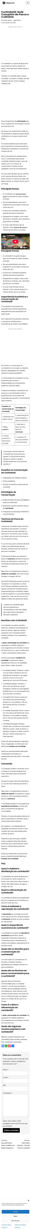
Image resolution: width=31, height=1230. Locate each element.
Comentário (7, 1093)
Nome (5, 1070)
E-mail (5, 1077)
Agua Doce (16, 20)
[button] (28, 1200)
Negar (15, 1216)
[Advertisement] (15, 44)
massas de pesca (20, 227)
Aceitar (15, 1211)
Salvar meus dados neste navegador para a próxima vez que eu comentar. (15, 1123)
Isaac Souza (7, 20)
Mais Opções (15, 1220)
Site (4, 1085)
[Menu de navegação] (28, 2)
